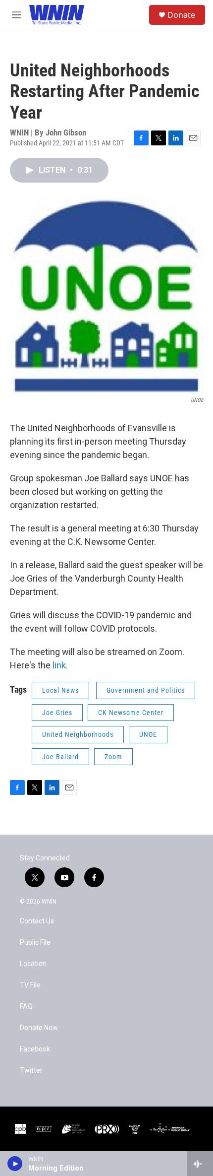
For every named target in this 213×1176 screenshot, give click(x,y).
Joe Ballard (60, 757)
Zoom (113, 757)
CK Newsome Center (130, 713)
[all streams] (200, 1163)
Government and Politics (145, 690)
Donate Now (39, 1028)
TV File (30, 985)
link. (60, 665)
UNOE (148, 734)
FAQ (26, 1006)
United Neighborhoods (77, 734)
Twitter (31, 1070)
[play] (15, 1164)
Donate (181, 14)
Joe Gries (57, 713)
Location (33, 964)
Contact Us (37, 921)
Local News (60, 690)
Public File (35, 942)
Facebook (35, 1049)
